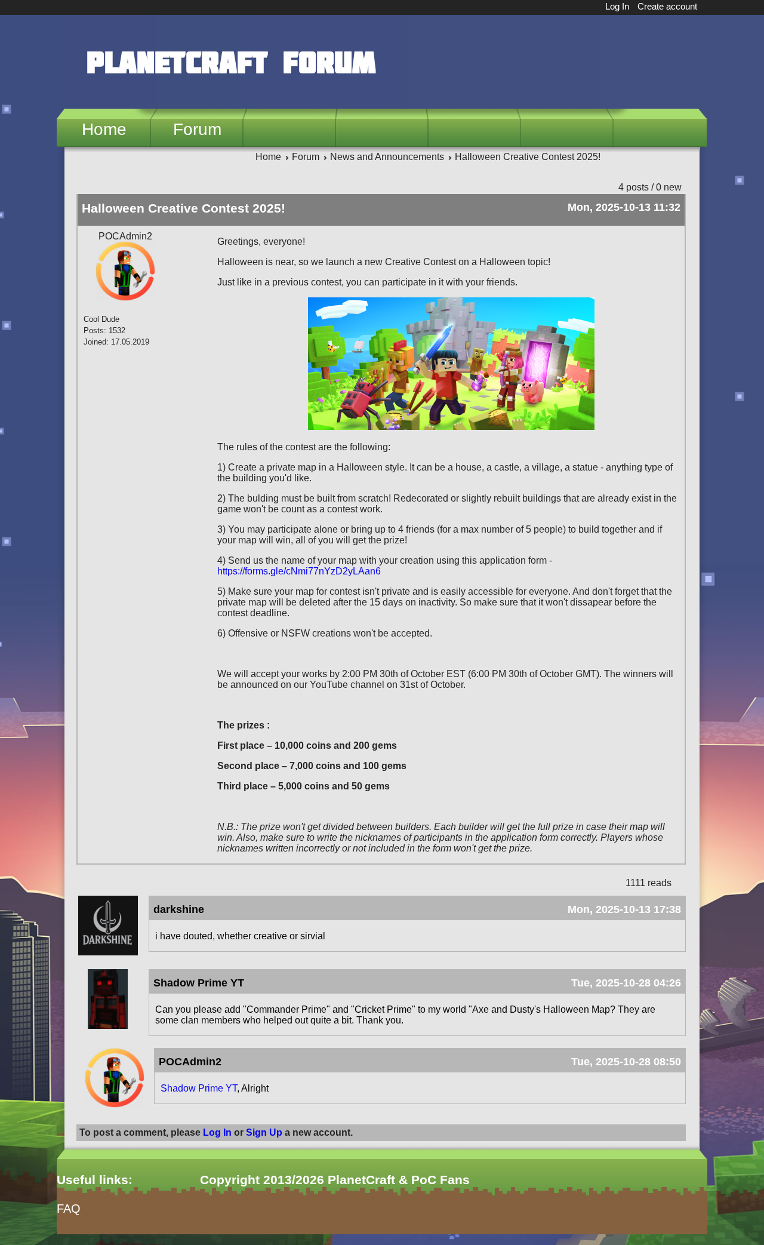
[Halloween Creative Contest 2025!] (451, 427)
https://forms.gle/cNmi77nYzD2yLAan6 (299, 571)
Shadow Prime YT (199, 1088)
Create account (667, 6)
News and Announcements (387, 157)
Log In (617, 6)
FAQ (69, 1208)
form (66, 1239)
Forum (197, 129)
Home (104, 129)
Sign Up (264, 1132)
